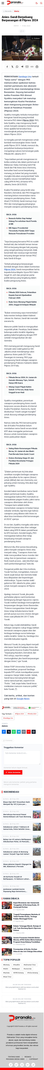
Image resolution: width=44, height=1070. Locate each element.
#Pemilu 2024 (32, 714)
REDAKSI (28, 1057)
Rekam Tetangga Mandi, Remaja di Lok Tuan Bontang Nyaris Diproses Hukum (27, 928)
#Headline (16, 965)
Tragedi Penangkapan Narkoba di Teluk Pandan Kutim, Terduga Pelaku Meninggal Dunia (26, 916)
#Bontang (6, 965)
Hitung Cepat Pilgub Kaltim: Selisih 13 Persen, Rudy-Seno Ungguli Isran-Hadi (21, 390)
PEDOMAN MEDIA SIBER (15, 1059)
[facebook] (11, 1065)
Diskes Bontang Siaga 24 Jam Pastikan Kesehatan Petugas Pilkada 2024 (21, 461)
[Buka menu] (2, 3)
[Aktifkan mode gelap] (37, 3)
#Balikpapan (16, 969)
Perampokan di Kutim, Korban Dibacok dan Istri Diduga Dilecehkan (27, 950)
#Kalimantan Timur (30, 965)
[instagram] (22, 1065)
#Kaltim (5, 969)
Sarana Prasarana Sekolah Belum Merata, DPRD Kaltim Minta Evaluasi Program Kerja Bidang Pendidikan (27, 940)
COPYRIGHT (33, 1059)
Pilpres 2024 (28, 120)
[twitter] (16, 1065)
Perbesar (37, 38)
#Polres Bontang (32, 973)
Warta (16, 11)
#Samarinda (27, 969)
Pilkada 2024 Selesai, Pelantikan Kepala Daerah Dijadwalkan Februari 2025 (22, 295)
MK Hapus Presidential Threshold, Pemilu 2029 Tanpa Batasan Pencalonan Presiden (21, 231)
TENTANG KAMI (14, 1057)
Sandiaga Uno (25, 76)
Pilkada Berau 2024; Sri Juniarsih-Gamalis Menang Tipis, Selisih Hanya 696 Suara (23, 380)
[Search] (41, 3)
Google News (22, 699)
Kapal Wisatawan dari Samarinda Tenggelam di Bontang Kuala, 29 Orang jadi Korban (26, 905)
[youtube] (28, 1065)
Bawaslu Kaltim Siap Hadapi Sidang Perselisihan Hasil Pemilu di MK (23, 221)
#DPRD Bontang (18, 973)
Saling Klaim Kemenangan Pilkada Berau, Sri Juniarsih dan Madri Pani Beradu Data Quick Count (23, 451)
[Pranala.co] (22, 1018)
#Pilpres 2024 (19, 714)
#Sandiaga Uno (8, 718)
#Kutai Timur (7, 977)
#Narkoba (6, 973)
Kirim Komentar (14, 772)
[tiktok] (33, 1065)
